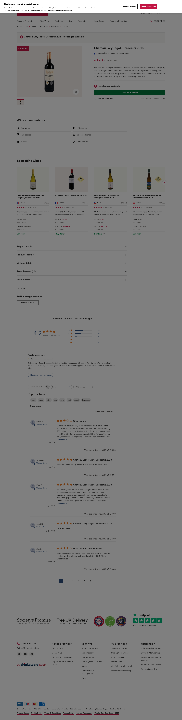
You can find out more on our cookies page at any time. (51, 10)
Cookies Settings (129, 6)
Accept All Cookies (148, 6)
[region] (91, 6)
